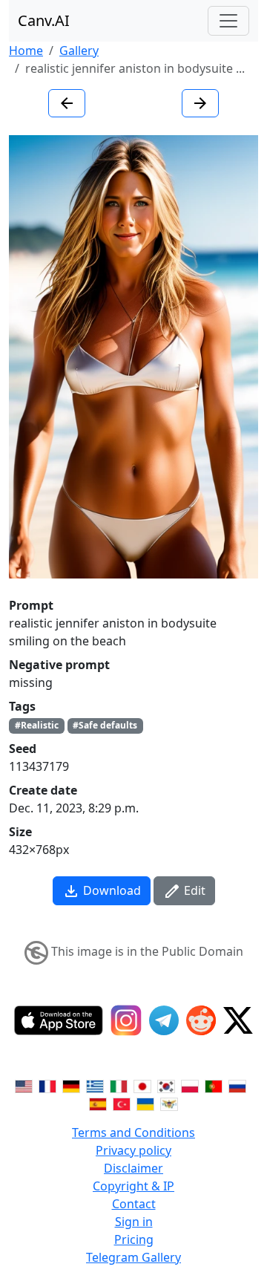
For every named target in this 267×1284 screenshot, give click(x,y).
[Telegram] (164, 1020)
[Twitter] (238, 1020)
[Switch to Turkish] (122, 1103)
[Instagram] (126, 1020)
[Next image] (200, 103)
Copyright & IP (133, 1186)
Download (110, 890)
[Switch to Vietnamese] (169, 1103)
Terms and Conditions (133, 1132)
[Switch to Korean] (166, 1085)
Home (26, 50)
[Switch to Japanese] (142, 1085)
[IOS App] (58, 1020)
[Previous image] (66, 103)
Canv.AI (44, 20)
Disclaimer (133, 1168)
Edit (193, 890)
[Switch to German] (71, 1085)
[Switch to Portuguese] (213, 1085)
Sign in (134, 1221)
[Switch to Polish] (190, 1085)
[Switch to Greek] (95, 1085)
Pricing (134, 1239)
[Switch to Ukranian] (145, 1103)
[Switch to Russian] (237, 1085)
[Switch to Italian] (119, 1085)
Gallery (79, 50)
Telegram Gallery (133, 1257)
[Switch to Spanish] (98, 1103)
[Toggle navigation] (228, 21)
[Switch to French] (47, 1085)
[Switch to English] (24, 1085)
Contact (134, 1204)
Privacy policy (133, 1150)
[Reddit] (201, 1020)
